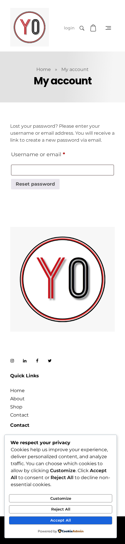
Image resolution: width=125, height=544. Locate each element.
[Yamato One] (29, 27)
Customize (60, 498)
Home (43, 69)
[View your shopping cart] (93, 28)
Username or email (50, 153)
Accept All (60, 520)
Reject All (60, 509)
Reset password (35, 184)
